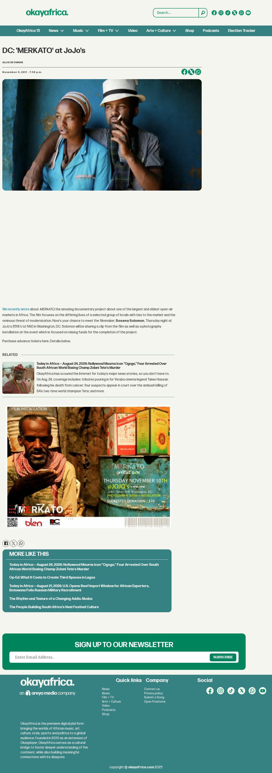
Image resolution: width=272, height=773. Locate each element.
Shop (189, 31)
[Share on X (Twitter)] (191, 72)
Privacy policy (153, 693)
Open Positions (155, 701)
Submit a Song (154, 697)
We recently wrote (15, 309)
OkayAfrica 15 (28, 31)
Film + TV (105, 31)
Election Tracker (241, 31)
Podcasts (211, 31)
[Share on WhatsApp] (198, 72)
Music (78, 31)
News (53, 31)
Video (132, 31)
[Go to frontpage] (47, 13)
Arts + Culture (158, 31)
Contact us (152, 689)
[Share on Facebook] (184, 72)
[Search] (202, 13)
